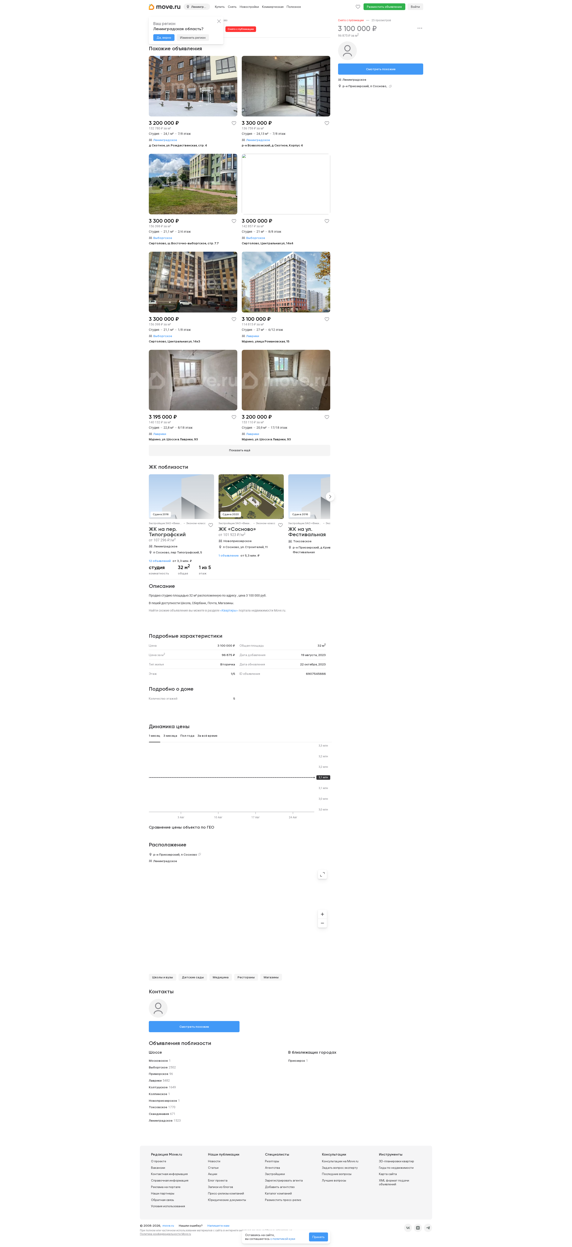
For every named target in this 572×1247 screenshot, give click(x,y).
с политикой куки (282, 1239)
